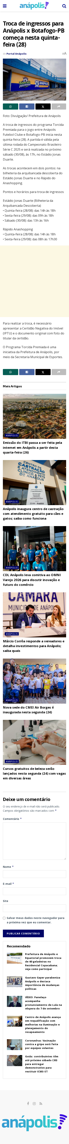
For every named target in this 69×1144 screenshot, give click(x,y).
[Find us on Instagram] (34, 1104)
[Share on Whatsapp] (10, 106)
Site (5, 901)
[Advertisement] (34, 281)
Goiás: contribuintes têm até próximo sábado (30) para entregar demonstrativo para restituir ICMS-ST (41, 1064)
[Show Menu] (5, 5)
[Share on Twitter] (43, 106)
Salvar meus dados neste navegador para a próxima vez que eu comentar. (35, 920)
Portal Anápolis (16, 53)
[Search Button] (64, 5)
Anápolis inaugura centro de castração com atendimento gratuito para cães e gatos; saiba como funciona (33, 514)
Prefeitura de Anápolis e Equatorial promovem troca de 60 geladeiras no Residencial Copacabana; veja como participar (43, 961)
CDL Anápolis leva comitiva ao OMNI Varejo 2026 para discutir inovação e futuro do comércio (32, 580)
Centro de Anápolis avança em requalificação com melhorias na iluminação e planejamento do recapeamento (43, 1024)
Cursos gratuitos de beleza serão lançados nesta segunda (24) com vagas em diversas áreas (34, 774)
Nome (8, 867)
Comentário (12, 819)
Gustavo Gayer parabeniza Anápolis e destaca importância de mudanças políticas (42, 983)
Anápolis (12, 435)
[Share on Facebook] (26, 106)
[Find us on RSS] (40, 1104)
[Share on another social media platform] (59, 106)
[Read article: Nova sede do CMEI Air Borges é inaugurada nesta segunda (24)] (34, 681)
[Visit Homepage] (34, 6)
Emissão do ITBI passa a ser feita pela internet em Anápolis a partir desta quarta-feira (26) (32, 447)
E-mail (8, 884)
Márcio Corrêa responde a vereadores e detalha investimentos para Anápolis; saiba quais (33, 646)
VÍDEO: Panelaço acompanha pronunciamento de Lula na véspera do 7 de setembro (43, 1003)
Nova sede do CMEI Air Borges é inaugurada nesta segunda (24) (28, 710)
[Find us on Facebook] (28, 1104)
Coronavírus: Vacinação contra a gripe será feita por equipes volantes (41, 1044)
